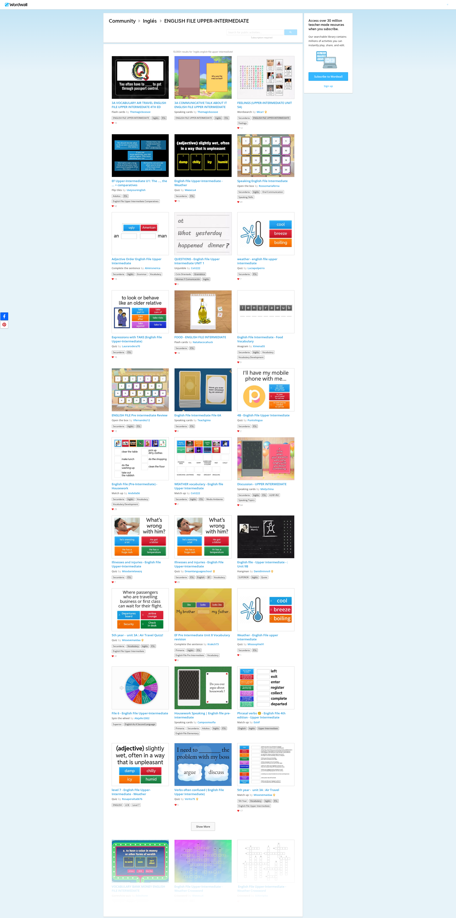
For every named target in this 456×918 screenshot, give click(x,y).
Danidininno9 (262, 571)
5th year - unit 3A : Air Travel (258, 790)
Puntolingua (255, 420)
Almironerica (152, 268)
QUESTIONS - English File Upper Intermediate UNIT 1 (197, 261)
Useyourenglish (136, 190)
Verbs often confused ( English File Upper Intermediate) (199, 792)
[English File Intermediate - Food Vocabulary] (266, 311)
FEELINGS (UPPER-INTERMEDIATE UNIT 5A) (265, 105)
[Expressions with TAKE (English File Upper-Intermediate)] (140, 311)
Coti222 (195, 268)
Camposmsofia (207, 722)
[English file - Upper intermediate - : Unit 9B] (266, 536)
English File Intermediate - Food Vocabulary (260, 339)
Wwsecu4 (190, 190)
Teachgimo (204, 420)
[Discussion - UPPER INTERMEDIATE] (266, 458)
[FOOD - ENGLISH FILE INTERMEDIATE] (203, 311)
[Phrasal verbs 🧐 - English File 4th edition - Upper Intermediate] (266, 687)
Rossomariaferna (269, 186)
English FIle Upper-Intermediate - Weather (198, 183)
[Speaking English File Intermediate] (266, 155)
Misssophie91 (256, 644)
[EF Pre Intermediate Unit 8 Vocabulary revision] (203, 609)
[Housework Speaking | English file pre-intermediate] (203, 687)
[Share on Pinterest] (4, 324)
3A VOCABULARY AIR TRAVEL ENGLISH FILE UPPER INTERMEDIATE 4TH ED (139, 105)
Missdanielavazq (132, 571)
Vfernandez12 (141, 420)
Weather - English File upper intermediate (258, 637)
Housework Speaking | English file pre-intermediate (202, 715)
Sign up (328, 86)
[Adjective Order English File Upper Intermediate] (140, 233)
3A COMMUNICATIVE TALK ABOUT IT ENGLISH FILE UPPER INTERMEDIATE (201, 105)
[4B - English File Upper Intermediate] (266, 389)
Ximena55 (259, 346)
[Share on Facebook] (4, 316)
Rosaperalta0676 (132, 799)
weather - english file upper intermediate (257, 261)
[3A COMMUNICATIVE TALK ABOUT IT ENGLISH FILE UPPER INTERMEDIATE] (203, 77)
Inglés (150, 20)
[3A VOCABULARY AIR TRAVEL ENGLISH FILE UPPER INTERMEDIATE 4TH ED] (140, 77)
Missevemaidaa (131, 640)
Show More (203, 826)
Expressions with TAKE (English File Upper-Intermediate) (137, 339)
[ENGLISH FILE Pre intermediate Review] (140, 389)
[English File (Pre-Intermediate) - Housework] (140, 458)
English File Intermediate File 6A (197, 415)
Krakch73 (213, 644)
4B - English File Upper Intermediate (263, 415)
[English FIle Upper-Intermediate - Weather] (203, 155)
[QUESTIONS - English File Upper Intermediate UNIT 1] (203, 233)
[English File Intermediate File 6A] (203, 389)
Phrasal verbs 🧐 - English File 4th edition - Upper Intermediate (261, 715)
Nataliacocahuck (203, 342)
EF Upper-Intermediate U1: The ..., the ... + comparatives (140, 183)
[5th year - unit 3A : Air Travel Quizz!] (140, 609)
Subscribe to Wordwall (328, 76)
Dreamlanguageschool (198, 571)
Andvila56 (134, 493)
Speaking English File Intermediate (262, 181)
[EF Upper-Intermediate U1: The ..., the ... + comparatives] (140, 155)
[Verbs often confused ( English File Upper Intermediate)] (203, 764)
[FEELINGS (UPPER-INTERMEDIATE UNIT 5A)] (266, 77)
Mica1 (260, 112)
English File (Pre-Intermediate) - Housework (135, 486)
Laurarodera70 (131, 346)
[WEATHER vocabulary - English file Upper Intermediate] (203, 458)
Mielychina (267, 489)
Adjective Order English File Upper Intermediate (137, 261)
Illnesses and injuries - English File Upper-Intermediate (137, 564)
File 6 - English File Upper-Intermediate (140, 713)
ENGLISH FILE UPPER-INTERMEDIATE (206, 20)
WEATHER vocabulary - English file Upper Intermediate (199, 486)
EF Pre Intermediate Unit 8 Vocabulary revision (202, 637)
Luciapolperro (256, 268)
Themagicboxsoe (140, 112)
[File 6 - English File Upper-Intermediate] (140, 687)
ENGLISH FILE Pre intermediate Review (139, 415)
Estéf (257, 722)
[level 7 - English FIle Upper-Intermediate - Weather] (140, 764)
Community (122, 20)
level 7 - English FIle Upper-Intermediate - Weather (131, 792)
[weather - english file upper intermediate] (266, 233)
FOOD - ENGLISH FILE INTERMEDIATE (200, 337)
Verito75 (190, 799)
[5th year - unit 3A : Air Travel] (266, 764)
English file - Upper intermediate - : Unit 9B (263, 564)
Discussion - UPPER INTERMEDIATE (261, 484)
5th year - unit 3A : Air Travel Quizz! (137, 635)
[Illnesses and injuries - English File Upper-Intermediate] (140, 536)
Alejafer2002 (141, 718)
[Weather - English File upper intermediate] (266, 609)
